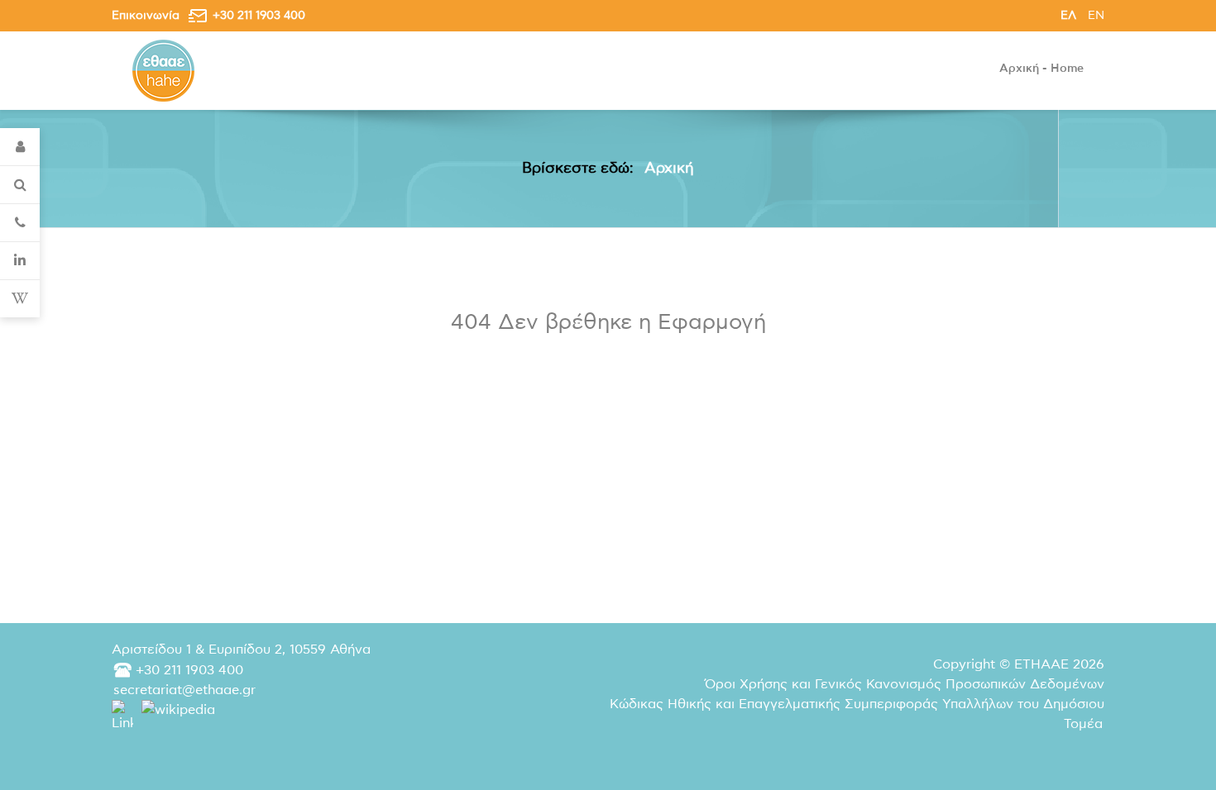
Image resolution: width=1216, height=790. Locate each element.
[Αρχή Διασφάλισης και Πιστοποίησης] (163, 70)
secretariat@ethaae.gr (184, 690)
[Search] (20, 185)
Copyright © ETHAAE (1018, 664)
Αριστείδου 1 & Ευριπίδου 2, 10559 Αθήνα (241, 649)
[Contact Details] (20, 223)
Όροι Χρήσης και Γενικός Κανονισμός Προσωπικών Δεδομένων (904, 684)
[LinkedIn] (20, 261)
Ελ (1070, 15)
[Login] (20, 147)
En (1096, 15)
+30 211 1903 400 (259, 15)
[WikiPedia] (20, 298)
